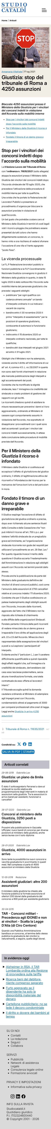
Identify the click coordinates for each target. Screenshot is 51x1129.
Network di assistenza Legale (25, 1064)
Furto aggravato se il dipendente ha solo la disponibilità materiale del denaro (23, 993)
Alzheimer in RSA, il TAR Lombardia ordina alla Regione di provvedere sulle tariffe (27, 970)
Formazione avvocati (24, 1073)
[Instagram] (13, 1096)
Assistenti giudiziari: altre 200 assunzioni (24, 884)
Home (4, 20)
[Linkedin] (30, 744)
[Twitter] (19, 744)
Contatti (16, 1035)
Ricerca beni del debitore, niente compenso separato (24, 981)
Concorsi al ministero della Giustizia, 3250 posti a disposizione (22, 818)
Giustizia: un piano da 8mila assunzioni (22, 779)
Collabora (17, 1045)
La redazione (19, 1039)
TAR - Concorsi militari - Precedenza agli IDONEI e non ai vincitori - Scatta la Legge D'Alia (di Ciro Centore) (24, 919)
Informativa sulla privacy (26, 1087)
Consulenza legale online (27, 1069)
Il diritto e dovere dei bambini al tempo (27, 1014)
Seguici (15, 1042)
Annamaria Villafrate (12, 71)
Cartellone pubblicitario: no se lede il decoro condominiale (26, 1005)
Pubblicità (17, 1059)
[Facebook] (24, 744)
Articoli (13, 20)
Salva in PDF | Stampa (18, 751)
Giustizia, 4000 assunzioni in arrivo (24, 852)
